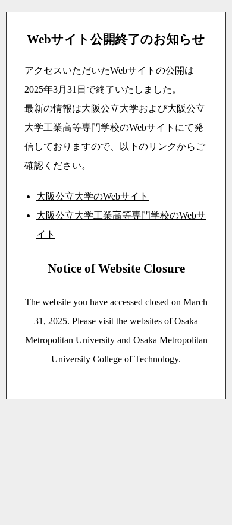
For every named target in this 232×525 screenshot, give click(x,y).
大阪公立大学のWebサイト (92, 196)
